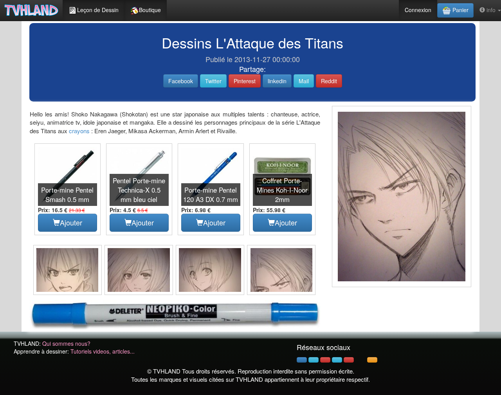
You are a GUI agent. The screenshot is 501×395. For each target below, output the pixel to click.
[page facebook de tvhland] (302, 360)
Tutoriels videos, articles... (102, 351)
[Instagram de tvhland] (337, 360)
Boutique (150, 10)
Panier (460, 10)
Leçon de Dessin (98, 10)
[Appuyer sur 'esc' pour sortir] (401, 196)
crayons (79, 131)
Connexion (418, 10)
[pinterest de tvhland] (325, 360)
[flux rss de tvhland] (372, 360)
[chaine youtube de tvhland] (349, 360)
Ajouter (71, 222)
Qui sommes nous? (66, 343)
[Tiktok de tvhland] (360, 360)
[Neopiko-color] (175, 314)
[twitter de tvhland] (313, 360)
